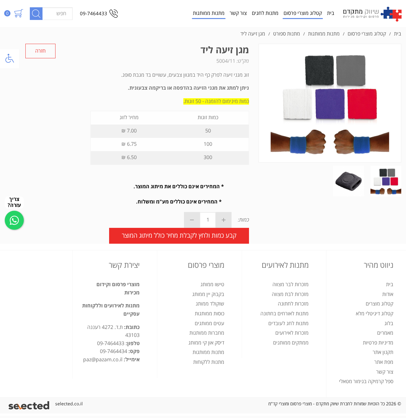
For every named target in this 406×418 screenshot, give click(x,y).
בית (330, 13)
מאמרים (385, 333)
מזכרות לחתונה (293, 304)
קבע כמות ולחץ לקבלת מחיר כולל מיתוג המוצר (179, 236)
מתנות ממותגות (209, 13)
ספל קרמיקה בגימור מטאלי (366, 381)
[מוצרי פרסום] (372, 13)
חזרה (40, 51)
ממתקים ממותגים (291, 343)
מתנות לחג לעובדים (288, 323)
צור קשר (238, 13)
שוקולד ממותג (210, 304)
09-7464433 (93, 13)
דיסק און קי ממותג (206, 343)
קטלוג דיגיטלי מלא (374, 314)
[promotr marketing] (30, 404)
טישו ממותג (212, 284)
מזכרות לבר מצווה (290, 284)
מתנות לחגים (265, 13)
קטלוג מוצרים (379, 304)
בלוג (388, 323)
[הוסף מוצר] (224, 220)
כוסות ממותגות (209, 314)
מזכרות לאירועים (292, 333)
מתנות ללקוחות (208, 362)
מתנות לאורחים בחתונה (284, 314)
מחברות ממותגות (206, 333)
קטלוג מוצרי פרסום (303, 13)
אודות (387, 294)
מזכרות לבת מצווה (290, 294)
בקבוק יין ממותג (208, 294)
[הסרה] (192, 220)
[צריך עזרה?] (14, 220)
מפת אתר (383, 362)
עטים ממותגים (209, 323)
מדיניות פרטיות (378, 343)
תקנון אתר (383, 352)
